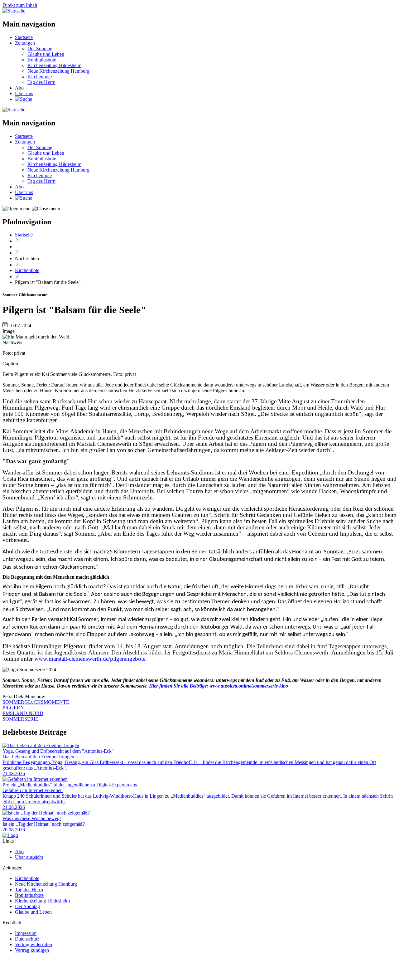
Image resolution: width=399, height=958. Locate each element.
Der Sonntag (39, 48)
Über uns (24, 93)
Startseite (24, 37)
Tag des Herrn (41, 82)
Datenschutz (27, 938)
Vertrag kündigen (32, 950)
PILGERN (13, 707)
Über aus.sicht (29, 857)
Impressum (25, 933)
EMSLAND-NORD (22, 713)
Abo (19, 87)
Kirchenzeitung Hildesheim (54, 65)
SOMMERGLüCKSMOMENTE (35, 702)
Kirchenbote (39, 76)
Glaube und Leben (45, 54)
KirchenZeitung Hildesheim (42, 900)
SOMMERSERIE (20, 719)
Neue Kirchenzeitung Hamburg (58, 71)
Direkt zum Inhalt (19, 5)
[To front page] (10, 835)
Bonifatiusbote (41, 59)
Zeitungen (25, 43)
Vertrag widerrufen (33, 944)
